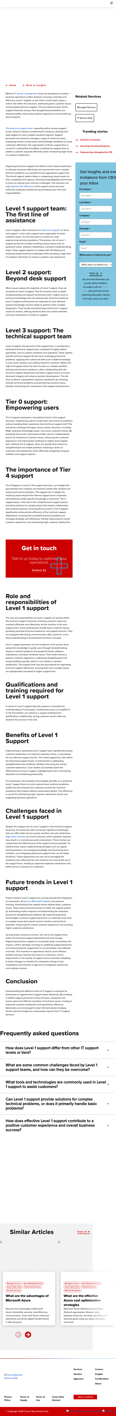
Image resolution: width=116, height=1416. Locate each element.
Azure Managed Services (33, 1283)
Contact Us (39, 570)
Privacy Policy (8, 1399)
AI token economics (90, 139)
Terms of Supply (24, 1399)
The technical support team (19, 128)
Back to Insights (36, 85)
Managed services (14, 1283)
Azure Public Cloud (14, 1287)
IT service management (26, 93)
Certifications (102, 1378)
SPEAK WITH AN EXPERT (56, 62)
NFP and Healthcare (72, 1291)
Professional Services (32, 1287)
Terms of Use (40, 1399)
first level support (50, 230)
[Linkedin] (84, 1411)
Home (12, 85)
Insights (99, 1374)
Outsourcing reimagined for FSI (96, 152)
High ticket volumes (15, 836)
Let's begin (56, 1208)
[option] (29, 1284)
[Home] (15, 1376)
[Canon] (4, 3)
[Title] (27, 1260)
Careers (99, 1369)
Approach (78, 1378)
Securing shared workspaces (95, 146)
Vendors (78, 1374)
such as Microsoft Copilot (36, 901)
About (98, 1383)
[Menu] (113, 3)
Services (78, 1369)
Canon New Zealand (58, 1399)
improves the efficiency (22, 186)
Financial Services (14, 1291)
